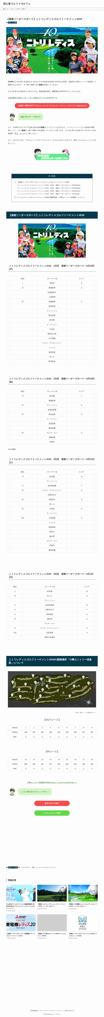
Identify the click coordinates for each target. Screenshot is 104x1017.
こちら (20, 134)
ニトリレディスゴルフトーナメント (46, 867)
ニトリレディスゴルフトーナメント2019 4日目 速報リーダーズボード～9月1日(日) (50, 194)
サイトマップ (44, 1010)
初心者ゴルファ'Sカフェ (17, 3)
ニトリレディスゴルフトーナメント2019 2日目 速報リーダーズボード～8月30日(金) (50, 188)
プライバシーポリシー (56, 1010)
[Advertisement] (52, 844)
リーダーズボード (26, 867)
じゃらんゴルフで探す (52, 813)
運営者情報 (34, 1010)
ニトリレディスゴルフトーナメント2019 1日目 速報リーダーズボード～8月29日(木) (50, 185)
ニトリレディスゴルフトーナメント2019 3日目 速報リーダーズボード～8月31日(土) (50, 191)
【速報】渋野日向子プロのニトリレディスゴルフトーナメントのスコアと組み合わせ (52, 106)
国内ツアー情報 (12, 22)
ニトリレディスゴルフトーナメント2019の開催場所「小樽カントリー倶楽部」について (51, 197)
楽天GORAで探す (52, 803)
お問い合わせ (69, 1010)
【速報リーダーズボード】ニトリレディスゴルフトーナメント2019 (43, 182)
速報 (33, 867)
